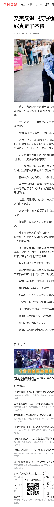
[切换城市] (41, 4)
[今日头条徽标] (10, 4)
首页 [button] (48, 477)
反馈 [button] (48, 487)
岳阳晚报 (35, 33)
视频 (47, 4)
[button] (22, 4)
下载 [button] (47, 494)
